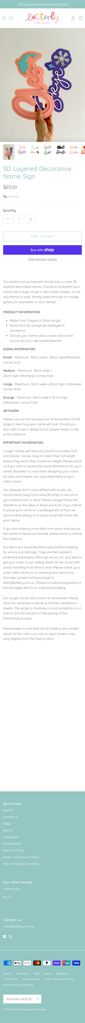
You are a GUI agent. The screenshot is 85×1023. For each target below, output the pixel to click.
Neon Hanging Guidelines (21, 864)
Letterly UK (11, 889)
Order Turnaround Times (21, 857)
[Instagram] (10, 936)
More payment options (42, 259)
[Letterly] (42, 18)
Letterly (13, 196)
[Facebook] (4, 936)
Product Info (12, 844)
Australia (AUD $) (19, 999)
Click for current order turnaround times (43, 4)
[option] (42, 85)
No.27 (7, 897)
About (7, 830)
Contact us (11, 817)
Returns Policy (13, 850)
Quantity (9, 210)
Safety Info (11, 837)
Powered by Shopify (34, 1009)
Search (8, 810)
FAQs (7, 824)
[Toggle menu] (4, 18)
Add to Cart (42, 236)
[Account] (72, 18)
